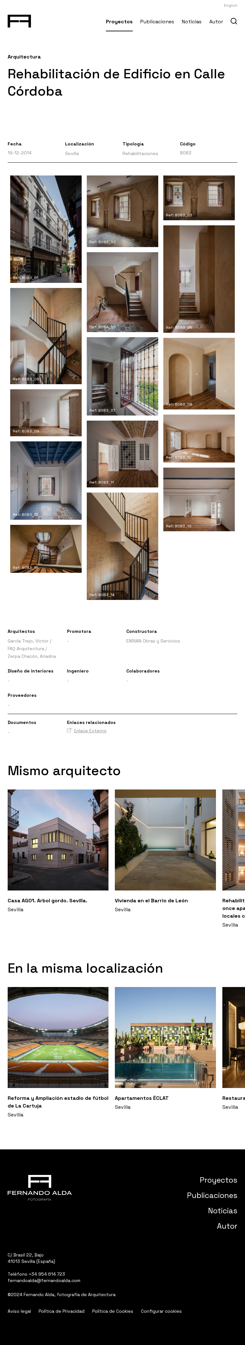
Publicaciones (157, 21)
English (230, 5)
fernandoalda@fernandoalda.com (44, 1280)
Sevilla (72, 153)
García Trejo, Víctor (28, 641)
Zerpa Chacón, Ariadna (32, 656)
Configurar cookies (161, 1311)
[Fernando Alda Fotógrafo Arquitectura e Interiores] (19, 20)
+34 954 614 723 (47, 1274)
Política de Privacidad (62, 1311)
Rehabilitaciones (140, 153)
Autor (216, 21)
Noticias (192, 21)
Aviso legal (19, 1311)
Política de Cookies (112, 1311)
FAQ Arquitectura (26, 648)
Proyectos (119, 21)
